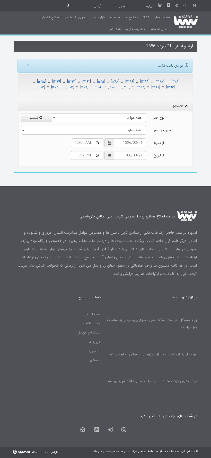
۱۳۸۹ (129, 81)
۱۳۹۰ (115, 81)
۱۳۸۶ (175, 81)
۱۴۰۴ (55, 87)
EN (193, 6)
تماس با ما (122, 6)
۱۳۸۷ (160, 81)
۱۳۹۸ (140, 87)
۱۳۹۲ (86, 81)
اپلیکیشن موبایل (89, 332)
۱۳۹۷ (155, 87)
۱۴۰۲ (84, 87)
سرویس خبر (162, 130)
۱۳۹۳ (71, 81)
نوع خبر (159, 117)
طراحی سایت (49, 452)
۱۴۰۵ (40, 87)
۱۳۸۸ (144, 81)
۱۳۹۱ (101, 81)
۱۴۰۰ (112, 87)
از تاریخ (159, 143)
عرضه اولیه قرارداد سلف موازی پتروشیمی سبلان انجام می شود (152, 354)
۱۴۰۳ (69, 87)
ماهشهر (95, 360)
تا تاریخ (159, 155)
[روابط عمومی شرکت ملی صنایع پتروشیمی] (186, 21)
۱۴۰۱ (98, 87)
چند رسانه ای (91, 323)
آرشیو (97, 6)
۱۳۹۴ (56, 81)
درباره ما (148, 6)
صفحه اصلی (91, 314)
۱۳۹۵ (41, 81)
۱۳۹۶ (170, 87)
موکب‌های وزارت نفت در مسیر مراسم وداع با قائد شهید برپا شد (152, 381)
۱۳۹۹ (125, 87)
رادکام (35, 452)
